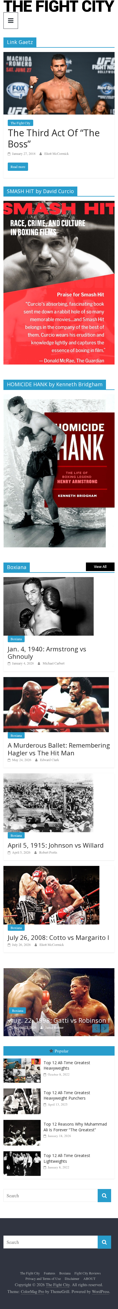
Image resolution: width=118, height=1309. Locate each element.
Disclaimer (72, 1278)
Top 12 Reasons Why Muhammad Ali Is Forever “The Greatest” (75, 1126)
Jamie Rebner (54, 1027)
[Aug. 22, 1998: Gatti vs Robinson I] (58, 971)
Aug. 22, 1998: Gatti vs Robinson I (59, 1020)
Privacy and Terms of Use (43, 1278)
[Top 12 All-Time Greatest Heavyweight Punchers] (23, 1088)
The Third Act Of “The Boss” (54, 138)
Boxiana (16, 639)
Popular (61, 1051)
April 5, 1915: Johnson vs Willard (56, 845)
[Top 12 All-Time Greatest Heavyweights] (23, 1058)
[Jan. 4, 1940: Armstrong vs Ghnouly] (48, 580)
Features (49, 1273)
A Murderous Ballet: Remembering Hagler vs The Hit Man (59, 749)
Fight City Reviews (87, 1273)
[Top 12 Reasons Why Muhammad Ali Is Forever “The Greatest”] (23, 1120)
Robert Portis (48, 852)
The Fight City (20, 123)
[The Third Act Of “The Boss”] (58, 56)
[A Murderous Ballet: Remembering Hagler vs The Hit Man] (56, 680)
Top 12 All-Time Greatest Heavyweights (67, 1065)
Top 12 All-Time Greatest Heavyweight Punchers (67, 1095)
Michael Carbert (53, 663)
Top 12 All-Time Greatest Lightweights (67, 1158)
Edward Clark (49, 759)
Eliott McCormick (56, 153)
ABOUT (89, 1278)
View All (100, 566)
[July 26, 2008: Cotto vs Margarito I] (51, 869)
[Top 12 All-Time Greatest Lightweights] (23, 1151)
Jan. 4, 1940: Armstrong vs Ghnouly (47, 652)
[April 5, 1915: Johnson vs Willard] (48, 776)
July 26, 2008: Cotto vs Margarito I (58, 937)
